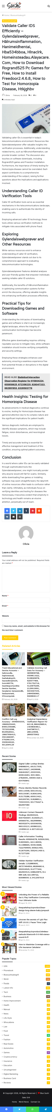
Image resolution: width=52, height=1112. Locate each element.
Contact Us (35, 1102)
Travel (6, 1035)
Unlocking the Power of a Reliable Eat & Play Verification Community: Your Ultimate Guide (34, 897)
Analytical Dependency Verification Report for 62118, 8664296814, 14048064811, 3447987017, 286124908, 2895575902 (37, 727)
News (6, 1014)
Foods (6, 983)
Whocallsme (9, 1022)
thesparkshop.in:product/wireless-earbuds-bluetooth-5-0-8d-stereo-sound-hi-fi (34, 934)
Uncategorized (10, 1070)
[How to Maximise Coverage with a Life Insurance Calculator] (9, 948)
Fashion (7, 1039)
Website (5, 616)
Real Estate (8, 1044)
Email (5, 606)
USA (5, 966)
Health (6, 1005)
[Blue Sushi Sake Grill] (14, 6)
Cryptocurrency (10, 1057)
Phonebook (8, 970)
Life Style (8, 1018)
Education (8, 1065)
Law (5, 1027)
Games (7, 1052)
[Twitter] (13, 511)
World (6, 979)
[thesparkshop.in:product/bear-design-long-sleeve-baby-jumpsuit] (9, 911)
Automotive (8, 1048)
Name (5, 596)
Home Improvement (12, 1001)
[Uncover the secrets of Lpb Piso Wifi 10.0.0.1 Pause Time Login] (9, 923)
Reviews (7, 1083)
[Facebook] (7, 511)
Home (6, 15)
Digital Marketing (11, 1074)
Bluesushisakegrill (18, 15)
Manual (7, 1009)
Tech (6, 992)
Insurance (8, 1061)
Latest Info (8, 988)
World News (24, 1102)
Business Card (10, 1078)
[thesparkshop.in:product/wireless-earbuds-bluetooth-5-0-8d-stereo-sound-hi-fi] (9, 935)
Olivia (7, 95)
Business (7, 996)
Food (6, 1031)
